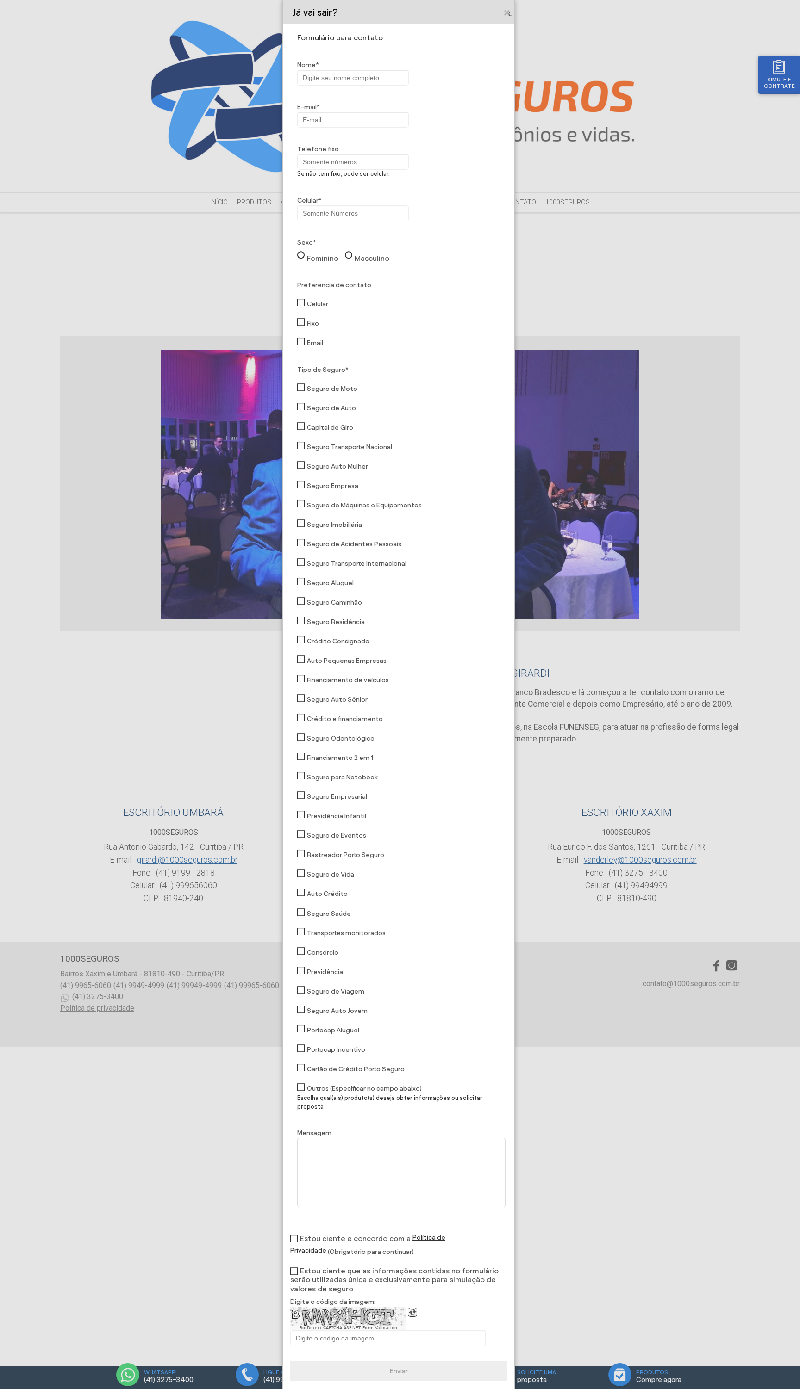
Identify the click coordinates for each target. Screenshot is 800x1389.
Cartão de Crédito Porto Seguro (356, 1069)
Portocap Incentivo (336, 1049)
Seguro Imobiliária (334, 524)
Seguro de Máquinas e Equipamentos (364, 505)
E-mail (307, 107)
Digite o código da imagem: (332, 1301)
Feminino (322, 258)
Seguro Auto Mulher (337, 466)
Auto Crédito (327, 893)
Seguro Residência (336, 621)
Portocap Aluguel (333, 1030)
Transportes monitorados (346, 933)
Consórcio (322, 952)
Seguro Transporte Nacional (349, 447)
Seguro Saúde (329, 913)
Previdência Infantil (336, 816)
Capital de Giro (330, 427)
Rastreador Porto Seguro (345, 854)
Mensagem (314, 1132)
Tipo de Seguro (321, 369)
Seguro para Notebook (342, 777)
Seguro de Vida (330, 874)
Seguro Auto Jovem (337, 1010)
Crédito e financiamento (345, 718)
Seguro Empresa (332, 485)
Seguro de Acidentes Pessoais (354, 544)
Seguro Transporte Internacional (356, 563)
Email (315, 342)
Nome (306, 64)
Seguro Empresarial (337, 796)
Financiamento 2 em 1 (340, 757)
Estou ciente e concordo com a (355, 1238)
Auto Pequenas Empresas (347, 660)
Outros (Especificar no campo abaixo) (364, 1088)
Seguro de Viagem (335, 991)
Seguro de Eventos (336, 835)
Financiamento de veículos (348, 680)
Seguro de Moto (332, 388)
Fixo (313, 323)
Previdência (325, 971)
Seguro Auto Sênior (337, 699)
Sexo (305, 242)
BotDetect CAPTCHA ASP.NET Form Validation (348, 1328)
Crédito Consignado (338, 641)
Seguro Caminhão (334, 602)
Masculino (372, 258)
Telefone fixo (318, 149)
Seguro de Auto (331, 408)
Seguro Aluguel (330, 582)
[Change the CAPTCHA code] (412, 1312)
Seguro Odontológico (341, 738)
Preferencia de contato (334, 285)
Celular (308, 200)
